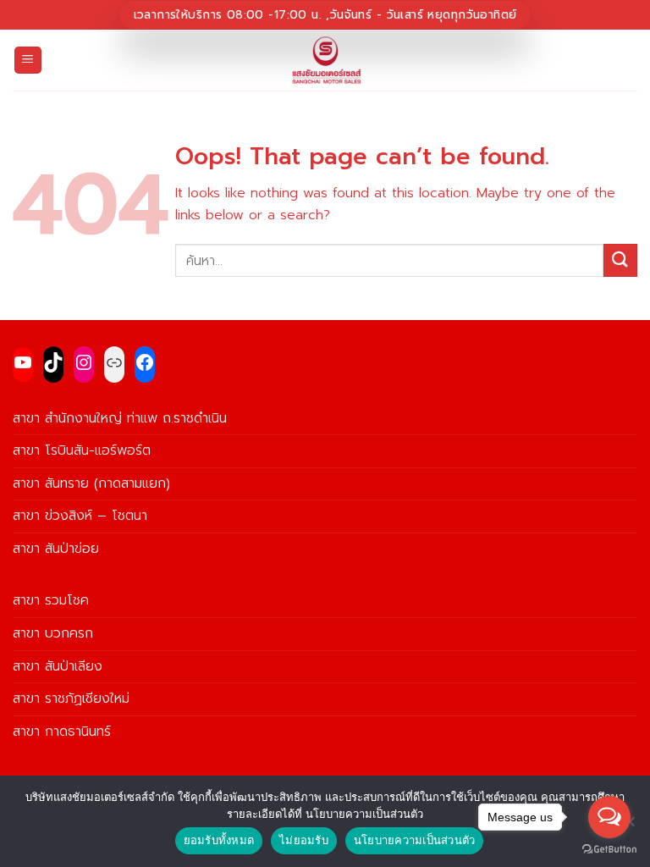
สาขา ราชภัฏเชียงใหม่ (71, 698)
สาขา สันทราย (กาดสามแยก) (91, 483)
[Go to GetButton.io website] (609, 849)
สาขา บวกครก (53, 633)
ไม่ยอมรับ (303, 840)
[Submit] (620, 260)
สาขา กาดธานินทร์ (62, 731)
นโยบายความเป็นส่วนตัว (415, 840)
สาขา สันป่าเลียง (57, 666)
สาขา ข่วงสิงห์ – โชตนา (80, 515)
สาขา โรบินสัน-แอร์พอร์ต (82, 450)
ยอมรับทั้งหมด (219, 840)
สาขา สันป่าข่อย (56, 548)
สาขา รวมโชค (51, 600)
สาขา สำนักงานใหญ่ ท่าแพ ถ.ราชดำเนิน (120, 418)
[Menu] (28, 61)
